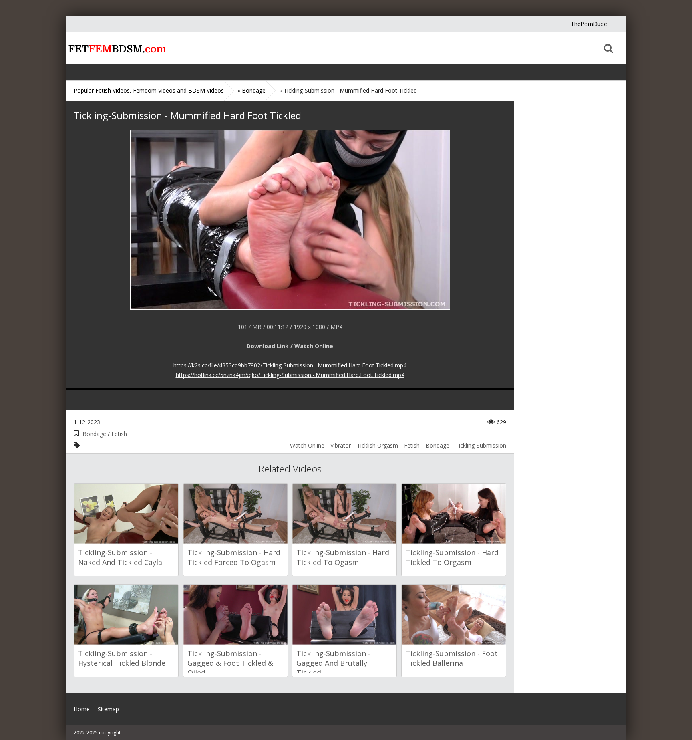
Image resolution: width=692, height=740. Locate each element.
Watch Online (307, 445)
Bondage (94, 434)
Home (116, 48)
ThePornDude (589, 24)
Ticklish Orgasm (377, 445)
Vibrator (340, 445)
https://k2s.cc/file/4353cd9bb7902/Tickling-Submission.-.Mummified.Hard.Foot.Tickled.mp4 (289, 365)
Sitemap (108, 709)
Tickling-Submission (480, 445)
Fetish (119, 434)
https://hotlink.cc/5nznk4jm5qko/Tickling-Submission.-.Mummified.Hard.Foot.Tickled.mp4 (290, 375)
